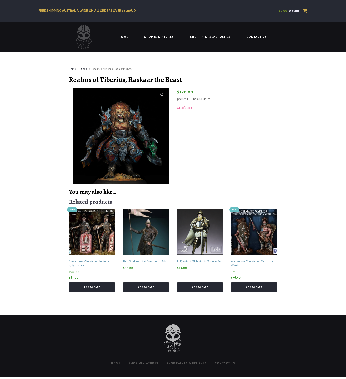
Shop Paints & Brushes (210, 36)
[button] (162, 94)
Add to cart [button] (92, 287)
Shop (84, 69)
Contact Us (256, 36)
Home (123, 36)
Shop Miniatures (159, 36)
